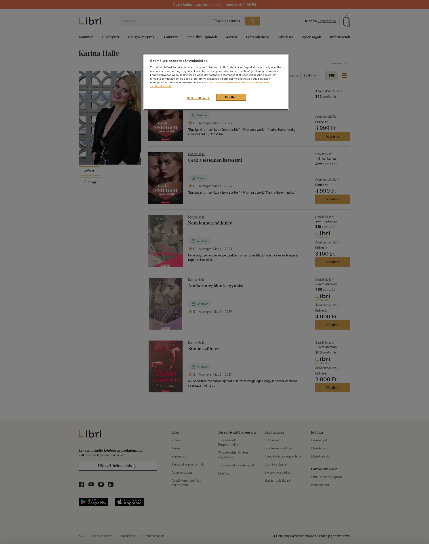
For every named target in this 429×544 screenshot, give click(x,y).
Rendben (231, 97)
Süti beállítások (198, 98)
